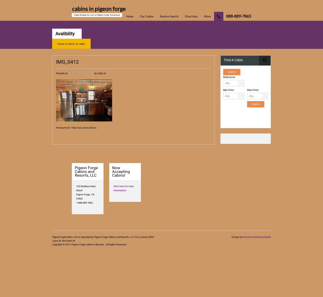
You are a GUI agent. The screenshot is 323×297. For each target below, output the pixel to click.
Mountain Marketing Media (257, 237)
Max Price (253, 90)
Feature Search (169, 16)
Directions (191, 16)
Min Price (228, 90)
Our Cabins (147, 16)
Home (129, 16)
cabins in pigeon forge (99, 8)
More (207, 16)
